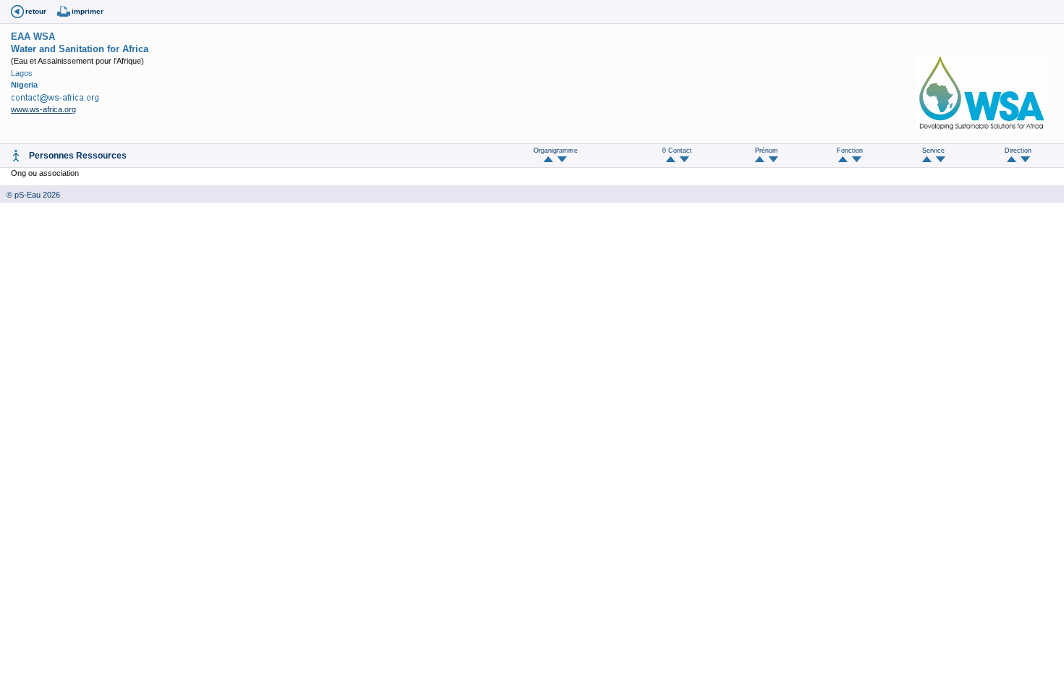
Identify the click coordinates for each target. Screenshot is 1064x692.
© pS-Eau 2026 (30, 194)
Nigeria (24, 84)
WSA (44, 36)
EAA (20, 36)
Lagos (22, 73)
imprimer (88, 11)
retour (35, 11)
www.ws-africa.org (43, 109)
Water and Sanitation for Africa (79, 48)
